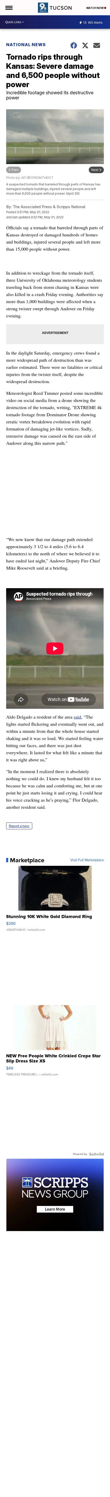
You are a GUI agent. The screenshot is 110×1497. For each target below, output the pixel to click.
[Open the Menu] (8, 7)
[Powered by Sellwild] (96, 1154)
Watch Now (95, 7)
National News (26, 44)
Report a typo (19, 826)
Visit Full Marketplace (87, 860)
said (77, 717)
